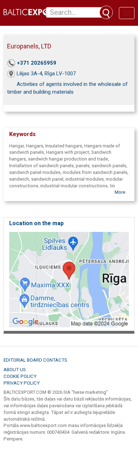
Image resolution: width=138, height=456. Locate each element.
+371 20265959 (36, 63)
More (120, 192)
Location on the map (36, 223)
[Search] (106, 12)
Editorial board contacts (35, 360)
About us (15, 369)
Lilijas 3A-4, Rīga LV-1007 (46, 73)
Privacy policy (22, 383)
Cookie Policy (20, 376)
